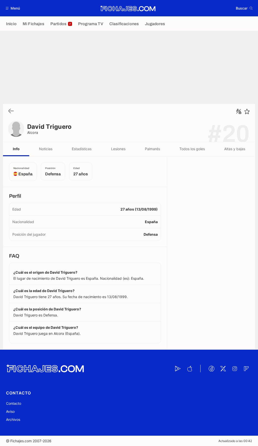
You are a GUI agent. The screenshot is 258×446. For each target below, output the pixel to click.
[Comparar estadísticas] (239, 111)
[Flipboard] (246, 368)
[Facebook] (211, 368)
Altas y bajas (234, 149)
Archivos (13, 419)
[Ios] (189, 368)
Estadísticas (81, 149)
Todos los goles (192, 149)
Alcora (32, 132)
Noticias (45, 149)
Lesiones (118, 149)
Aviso (10, 411)
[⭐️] (247, 111)
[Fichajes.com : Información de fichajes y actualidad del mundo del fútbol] (128, 8)
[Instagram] (234, 368)
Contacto (13, 403)
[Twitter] (223, 368)
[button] (13, 8)
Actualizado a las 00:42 (235, 441)
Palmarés (152, 149)
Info (16, 149)
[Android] (178, 368)
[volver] (11, 111)
